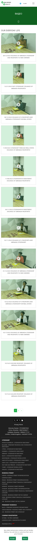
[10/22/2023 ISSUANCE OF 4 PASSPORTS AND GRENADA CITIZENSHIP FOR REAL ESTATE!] (18, 289)
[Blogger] (22, 420)
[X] (15, 420)
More (25, 538)
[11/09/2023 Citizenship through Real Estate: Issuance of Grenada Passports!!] (18, 135)
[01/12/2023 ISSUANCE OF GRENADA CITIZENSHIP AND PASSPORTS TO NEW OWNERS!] (18, 258)
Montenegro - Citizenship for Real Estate (14, 458)
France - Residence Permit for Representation (15, 480)
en (26, 3)
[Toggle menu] (33, 3)
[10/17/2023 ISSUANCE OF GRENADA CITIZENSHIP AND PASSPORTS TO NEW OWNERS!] (18, 320)
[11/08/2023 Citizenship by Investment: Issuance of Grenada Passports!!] (18, 166)
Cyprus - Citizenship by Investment (12, 449)
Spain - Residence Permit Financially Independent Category (16, 498)
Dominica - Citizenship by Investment (13, 451)
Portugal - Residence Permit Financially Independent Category (17, 492)
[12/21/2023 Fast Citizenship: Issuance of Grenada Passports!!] (18, 74)
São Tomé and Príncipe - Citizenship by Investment (16, 465)
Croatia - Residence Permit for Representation (15, 475)
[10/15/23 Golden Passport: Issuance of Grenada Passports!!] (18, 381)
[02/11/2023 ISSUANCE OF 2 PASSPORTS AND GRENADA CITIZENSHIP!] (18, 228)
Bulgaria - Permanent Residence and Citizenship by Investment (17, 446)
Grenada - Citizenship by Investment (12, 453)
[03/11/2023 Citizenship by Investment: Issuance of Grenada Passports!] (18, 197)
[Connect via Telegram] (20, 3)
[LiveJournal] (20, 420)
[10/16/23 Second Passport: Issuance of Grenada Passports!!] (18, 351)
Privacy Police (18, 424)
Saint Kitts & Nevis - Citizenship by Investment (15, 460)
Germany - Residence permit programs (13, 486)
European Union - (7, 478)
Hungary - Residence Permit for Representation (16, 488)
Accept (12, 538)
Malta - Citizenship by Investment (12, 456)
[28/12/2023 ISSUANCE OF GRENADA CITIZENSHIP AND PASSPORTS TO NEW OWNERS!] (18, 43)
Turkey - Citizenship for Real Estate (12, 467)
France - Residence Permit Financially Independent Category (17, 483)
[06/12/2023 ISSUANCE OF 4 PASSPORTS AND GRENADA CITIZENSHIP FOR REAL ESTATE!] (18, 104)
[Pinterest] (17, 420)
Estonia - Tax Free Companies (10, 518)
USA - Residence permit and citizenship (13, 512)
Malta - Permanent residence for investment (15, 507)
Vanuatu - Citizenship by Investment (12, 469)
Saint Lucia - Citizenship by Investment (13, 462)
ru (24, 3)
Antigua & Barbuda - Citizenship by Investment (15, 442)
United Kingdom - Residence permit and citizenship (17, 509)
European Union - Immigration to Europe (14, 520)
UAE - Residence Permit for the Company (13, 501)
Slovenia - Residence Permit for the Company (15, 495)
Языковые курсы (7, 524)
